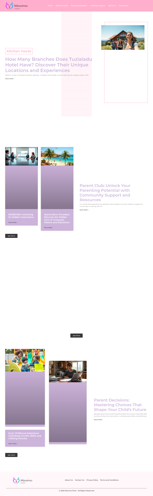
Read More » (9, 78)
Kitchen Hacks (62, 6)
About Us (112, 6)
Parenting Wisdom (79, 6)
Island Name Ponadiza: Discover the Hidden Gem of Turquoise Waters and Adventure (57, 218)
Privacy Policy (92, 480)
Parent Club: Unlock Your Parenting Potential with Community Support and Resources (105, 192)
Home (50, 6)
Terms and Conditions (109, 480)
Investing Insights (97, 6)
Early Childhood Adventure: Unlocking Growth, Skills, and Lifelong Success (24, 436)
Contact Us (123, 6)
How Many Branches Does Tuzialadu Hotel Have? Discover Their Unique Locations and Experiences (48, 64)
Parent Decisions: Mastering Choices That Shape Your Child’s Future (120, 405)
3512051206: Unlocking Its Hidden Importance (21, 215)
